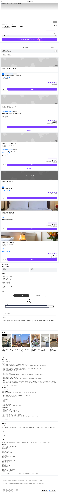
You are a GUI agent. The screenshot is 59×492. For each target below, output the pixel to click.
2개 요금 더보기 (29, 130)
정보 (22, 44)
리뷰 (36, 44)
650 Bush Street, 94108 (7, 28)
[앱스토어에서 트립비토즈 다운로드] (44, 490)
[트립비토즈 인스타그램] (4, 490)
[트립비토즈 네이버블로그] (12, 490)
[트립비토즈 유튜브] (9, 490)
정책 (51, 44)
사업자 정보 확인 (14, 483)
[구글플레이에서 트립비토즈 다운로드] (52, 490)
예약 (32, 89)
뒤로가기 (1, 1)
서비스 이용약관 (12, 478)
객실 (8, 44)
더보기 (3, 287)
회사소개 (4, 478)
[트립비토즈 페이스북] (7, 490)
